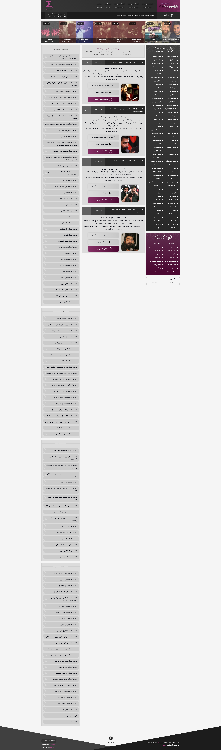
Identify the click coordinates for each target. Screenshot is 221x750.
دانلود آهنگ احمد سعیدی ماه (67, 606)
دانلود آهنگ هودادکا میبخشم (66, 91)
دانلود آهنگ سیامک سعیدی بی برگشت (63, 330)
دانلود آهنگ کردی (70, 205)
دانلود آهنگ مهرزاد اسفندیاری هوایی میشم (61, 649)
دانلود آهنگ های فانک (69, 361)
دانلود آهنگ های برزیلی (69, 284)
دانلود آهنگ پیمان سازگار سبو (66, 643)
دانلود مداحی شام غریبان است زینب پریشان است (62, 475)
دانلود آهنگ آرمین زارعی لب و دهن (65, 391)
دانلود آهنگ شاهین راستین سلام (65, 691)
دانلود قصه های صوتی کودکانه (66, 296)
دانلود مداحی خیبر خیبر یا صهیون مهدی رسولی (61, 422)
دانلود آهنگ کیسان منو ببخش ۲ (66, 618)
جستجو (49, 9)
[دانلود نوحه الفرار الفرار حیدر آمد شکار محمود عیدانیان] (130, 242)
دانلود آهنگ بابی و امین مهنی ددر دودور (62, 325)
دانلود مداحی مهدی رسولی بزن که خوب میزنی (61, 373)
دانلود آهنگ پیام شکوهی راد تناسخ (64, 410)
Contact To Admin (49, 741)
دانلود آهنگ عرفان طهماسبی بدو (65, 397)
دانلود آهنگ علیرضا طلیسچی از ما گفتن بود (62, 367)
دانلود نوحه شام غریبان (69, 482)
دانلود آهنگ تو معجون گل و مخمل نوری (63, 97)
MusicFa (166, 15)
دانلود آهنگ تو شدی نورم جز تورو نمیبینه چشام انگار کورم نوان (62, 599)
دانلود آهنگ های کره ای (68, 265)
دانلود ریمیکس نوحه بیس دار (67, 532)
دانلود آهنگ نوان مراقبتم (68, 585)
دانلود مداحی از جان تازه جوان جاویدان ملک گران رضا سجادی (61, 466)
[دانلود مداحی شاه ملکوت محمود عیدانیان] (130, 92)
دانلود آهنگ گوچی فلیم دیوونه (66, 186)
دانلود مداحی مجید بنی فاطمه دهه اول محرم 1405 (61, 489)
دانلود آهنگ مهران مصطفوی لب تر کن (64, 64)
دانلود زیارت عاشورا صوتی (68, 551)
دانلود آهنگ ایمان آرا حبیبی (67, 667)
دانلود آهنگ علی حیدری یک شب (66, 697)
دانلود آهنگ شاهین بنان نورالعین (65, 631)
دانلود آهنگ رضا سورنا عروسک (66, 673)
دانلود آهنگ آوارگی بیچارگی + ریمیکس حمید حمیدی (61, 84)
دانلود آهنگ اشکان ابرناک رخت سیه (65, 679)
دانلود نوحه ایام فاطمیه (69, 211)
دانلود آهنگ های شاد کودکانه (66, 290)
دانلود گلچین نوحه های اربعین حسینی (64, 450)
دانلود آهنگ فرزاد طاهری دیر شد (65, 337)
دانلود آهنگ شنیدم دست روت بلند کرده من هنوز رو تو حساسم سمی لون (62, 143)
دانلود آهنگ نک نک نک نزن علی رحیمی (64, 103)
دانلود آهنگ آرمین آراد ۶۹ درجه (66, 180)
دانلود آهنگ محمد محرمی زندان (66, 343)
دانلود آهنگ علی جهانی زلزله (67, 703)
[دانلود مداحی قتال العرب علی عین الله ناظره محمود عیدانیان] (130, 144)
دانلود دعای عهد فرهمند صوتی (66, 545)
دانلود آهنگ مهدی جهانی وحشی (65, 612)
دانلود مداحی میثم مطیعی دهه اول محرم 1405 (61, 506)
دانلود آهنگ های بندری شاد (67, 247)
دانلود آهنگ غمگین (70, 192)
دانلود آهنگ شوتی (70, 235)
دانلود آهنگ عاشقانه (70, 217)
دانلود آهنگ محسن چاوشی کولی (65, 403)
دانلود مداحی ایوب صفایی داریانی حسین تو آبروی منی (62, 458)
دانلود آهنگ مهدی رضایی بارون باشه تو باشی (61, 637)
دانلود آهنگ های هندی (69, 277)
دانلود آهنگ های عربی (69, 253)
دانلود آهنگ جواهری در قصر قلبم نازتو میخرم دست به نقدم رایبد (61, 158)
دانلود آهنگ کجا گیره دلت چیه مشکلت (64, 77)
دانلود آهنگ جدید (71, 722)
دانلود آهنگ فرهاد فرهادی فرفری (65, 592)
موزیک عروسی (72, 716)
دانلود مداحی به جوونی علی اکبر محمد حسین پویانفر (61, 519)
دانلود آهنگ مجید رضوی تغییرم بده (64, 385)
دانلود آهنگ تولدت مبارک (68, 199)
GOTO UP (111, 742)
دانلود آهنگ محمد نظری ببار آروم (65, 685)
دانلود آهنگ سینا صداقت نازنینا (66, 661)
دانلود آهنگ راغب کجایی (68, 624)
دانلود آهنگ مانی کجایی (68, 579)
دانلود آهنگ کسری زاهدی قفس (66, 349)
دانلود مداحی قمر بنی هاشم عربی (65, 512)
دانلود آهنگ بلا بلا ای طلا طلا (67, 166)
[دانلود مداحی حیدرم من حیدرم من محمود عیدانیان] (130, 193)
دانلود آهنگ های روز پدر (68, 302)
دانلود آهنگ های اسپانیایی (67, 259)
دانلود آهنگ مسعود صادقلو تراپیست (64, 434)
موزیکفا (168, 6)
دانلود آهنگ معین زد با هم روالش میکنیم (62, 379)
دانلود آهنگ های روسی (69, 271)
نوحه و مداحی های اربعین (68, 539)
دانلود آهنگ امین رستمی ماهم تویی (64, 655)
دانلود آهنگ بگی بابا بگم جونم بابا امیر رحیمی (61, 124)
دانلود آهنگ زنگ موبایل (68, 229)
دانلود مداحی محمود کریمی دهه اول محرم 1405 (62, 498)
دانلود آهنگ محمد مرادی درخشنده (65, 151)
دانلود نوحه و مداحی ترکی (68, 526)
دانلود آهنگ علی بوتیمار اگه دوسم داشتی (62, 355)
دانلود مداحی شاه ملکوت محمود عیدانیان (125, 62)
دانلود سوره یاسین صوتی (68, 557)
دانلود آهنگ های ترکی (69, 223)
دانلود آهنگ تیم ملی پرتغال (67, 136)
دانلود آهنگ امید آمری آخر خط (67, 70)
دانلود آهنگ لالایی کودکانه (67, 241)
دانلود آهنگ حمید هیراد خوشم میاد (64, 428)
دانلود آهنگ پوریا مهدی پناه (67, 130)
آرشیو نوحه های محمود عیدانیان (103, 85)
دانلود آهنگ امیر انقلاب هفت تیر (65, 109)
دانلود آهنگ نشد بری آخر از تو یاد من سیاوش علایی (61, 117)
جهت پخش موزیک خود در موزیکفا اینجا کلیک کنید (57, 15)
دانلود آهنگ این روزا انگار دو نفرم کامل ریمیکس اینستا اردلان (63, 57)
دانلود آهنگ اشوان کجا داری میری (65, 573)
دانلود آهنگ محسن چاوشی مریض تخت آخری (62, 416)
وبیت (164, 745)
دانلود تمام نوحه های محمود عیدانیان (113, 49)
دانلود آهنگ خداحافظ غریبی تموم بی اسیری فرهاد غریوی (62, 173)
